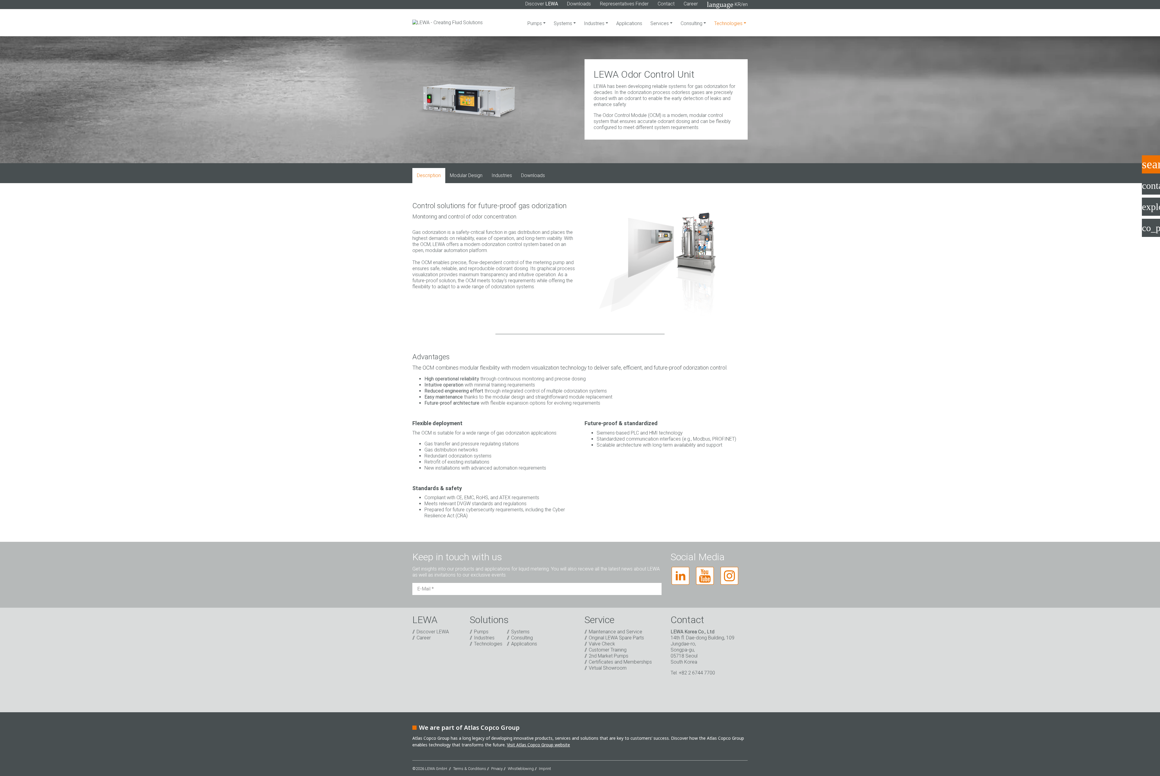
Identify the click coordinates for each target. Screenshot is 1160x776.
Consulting (692, 23)
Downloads (579, 4)
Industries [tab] (501, 175)
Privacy (497, 768)
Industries (595, 23)
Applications (629, 23)
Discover (541, 4)
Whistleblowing (521, 768)
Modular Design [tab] (466, 175)
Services (660, 23)
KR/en (727, 4)
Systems (563, 23)
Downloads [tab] (533, 175)
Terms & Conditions (469, 768)
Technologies (729, 23)
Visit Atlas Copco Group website (538, 745)
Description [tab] (429, 175)
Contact (666, 4)
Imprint (545, 768)
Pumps (535, 23)
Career (691, 4)
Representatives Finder (624, 4)
